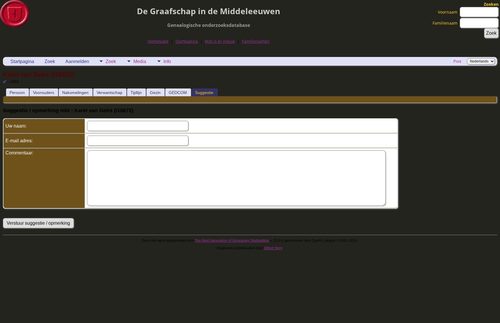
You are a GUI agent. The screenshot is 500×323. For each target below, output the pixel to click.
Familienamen (255, 41)
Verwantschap (109, 92)
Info (167, 61)
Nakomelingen (75, 92)
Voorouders (43, 92)
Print (457, 61)
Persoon (17, 92)
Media (139, 61)
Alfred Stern (273, 248)
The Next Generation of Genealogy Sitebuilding (232, 241)
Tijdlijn (136, 92)
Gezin (155, 92)
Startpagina (186, 41)
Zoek (50, 61)
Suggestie (204, 92)
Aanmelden (77, 61)
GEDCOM (178, 92)
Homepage (158, 41)
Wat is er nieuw (220, 41)
